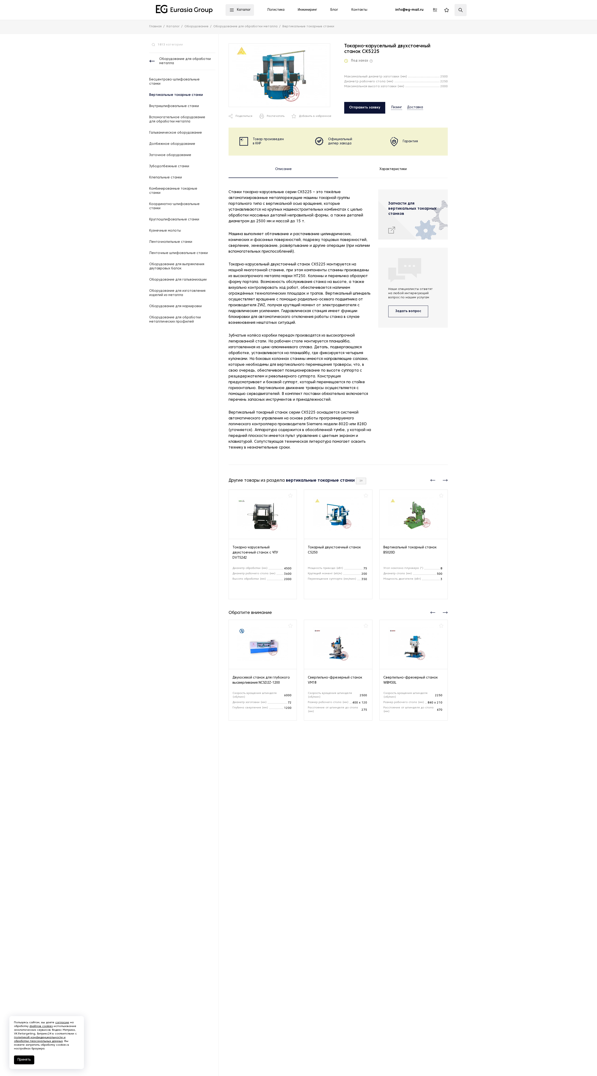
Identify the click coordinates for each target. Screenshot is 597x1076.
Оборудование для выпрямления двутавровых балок (176, 266)
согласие (62, 1022)
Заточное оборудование (170, 155)
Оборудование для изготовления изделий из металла (177, 293)
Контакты (359, 9)
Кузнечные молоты (165, 230)
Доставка (415, 107)
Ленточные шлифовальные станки (178, 253)
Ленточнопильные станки (170, 242)
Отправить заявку (364, 107)
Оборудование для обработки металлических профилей (175, 319)
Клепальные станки (165, 177)
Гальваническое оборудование (175, 132)
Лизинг (396, 107)
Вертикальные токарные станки (176, 95)
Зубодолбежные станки (169, 166)
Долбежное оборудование (172, 144)
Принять (24, 1059)
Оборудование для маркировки (175, 306)
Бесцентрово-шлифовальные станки (174, 81)
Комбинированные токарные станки (173, 191)
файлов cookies (41, 1026)
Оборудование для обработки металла (185, 61)
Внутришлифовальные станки (174, 106)
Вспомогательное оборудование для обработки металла (177, 119)
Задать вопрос (408, 311)
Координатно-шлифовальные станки (174, 206)
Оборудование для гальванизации (178, 279)
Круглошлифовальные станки (174, 219)
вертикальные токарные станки (320, 481)
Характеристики (393, 169)
